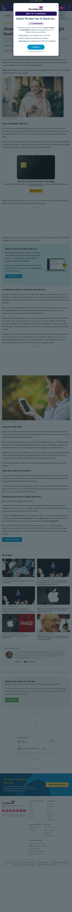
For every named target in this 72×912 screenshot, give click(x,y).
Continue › (36, 47)
